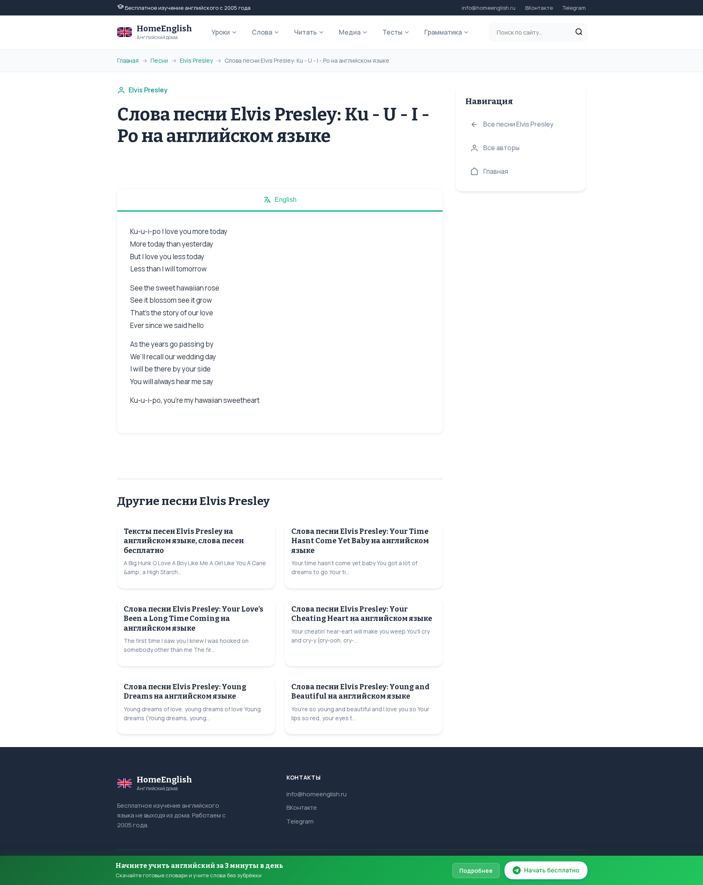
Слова (262, 32)
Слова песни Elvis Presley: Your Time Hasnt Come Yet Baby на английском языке (360, 541)
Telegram (574, 7)
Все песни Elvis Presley (518, 124)
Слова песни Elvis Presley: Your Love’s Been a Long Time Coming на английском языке (193, 619)
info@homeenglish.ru (488, 7)
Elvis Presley (196, 60)
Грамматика (443, 32)
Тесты (392, 32)
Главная (128, 60)
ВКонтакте (539, 7)
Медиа (349, 32)
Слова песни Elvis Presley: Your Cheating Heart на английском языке (361, 614)
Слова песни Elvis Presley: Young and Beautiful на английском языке (360, 691)
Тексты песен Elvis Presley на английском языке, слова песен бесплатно (184, 541)
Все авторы (501, 147)
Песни (159, 60)
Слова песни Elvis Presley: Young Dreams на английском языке (185, 691)
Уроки (221, 32)
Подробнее (476, 870)
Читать (305, 32)
